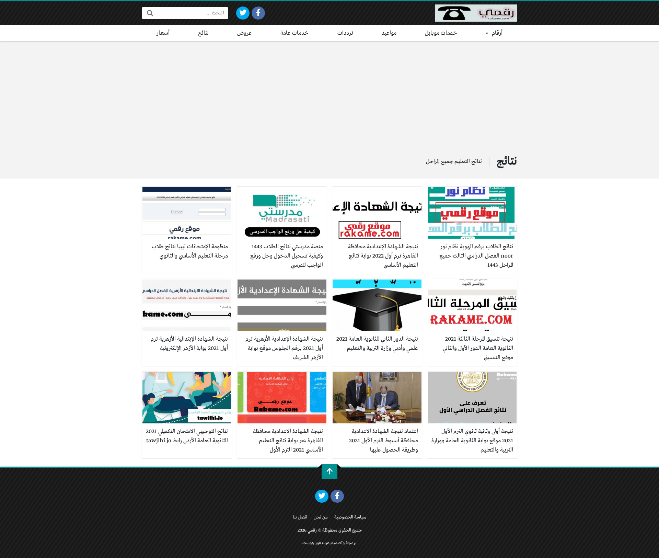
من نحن (321, 517)
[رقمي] (476, 13)
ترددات (345, 33)
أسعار (163, 33)
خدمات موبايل (441, 33)
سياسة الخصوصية (350, 517)
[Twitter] (243, 13)
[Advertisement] (329, 93)
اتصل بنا (300, 517)
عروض (244, 33)
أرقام (497, 33)
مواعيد (389, 33)
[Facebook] (258, 13)
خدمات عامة (294, 33)
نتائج (203, 33)
